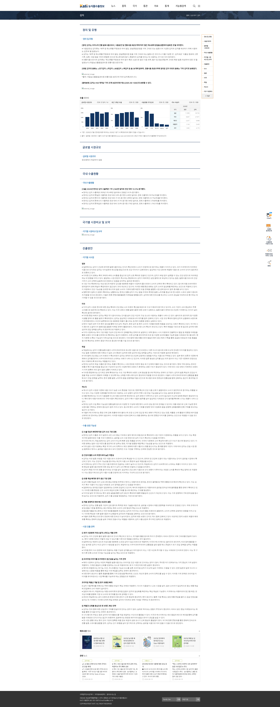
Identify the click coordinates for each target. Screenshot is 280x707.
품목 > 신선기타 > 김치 (193, 15)
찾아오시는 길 (111, 694)
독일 (205, 82)
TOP (208, 96)
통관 (145, 6)
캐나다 (206, 87)
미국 (205, 78)
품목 (124, 6)
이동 (178, 699)
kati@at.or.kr (108, 700)
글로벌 (206, 47)
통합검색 (194, 6)
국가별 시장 (208, 58)
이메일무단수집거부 (86, 694)
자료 (156, 6)
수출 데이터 (207, 41)
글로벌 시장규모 (92, 147)
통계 (167, 6)
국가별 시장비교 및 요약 (96, 222)
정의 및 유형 (208, 36)
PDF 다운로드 (208, 91)
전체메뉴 (199, 6)
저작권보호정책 (100, 694)
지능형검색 (181, 6)
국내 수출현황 (208, 52)
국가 (135, 6)
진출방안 (206, 64)
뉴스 (113, 6)
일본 (205, 73)
